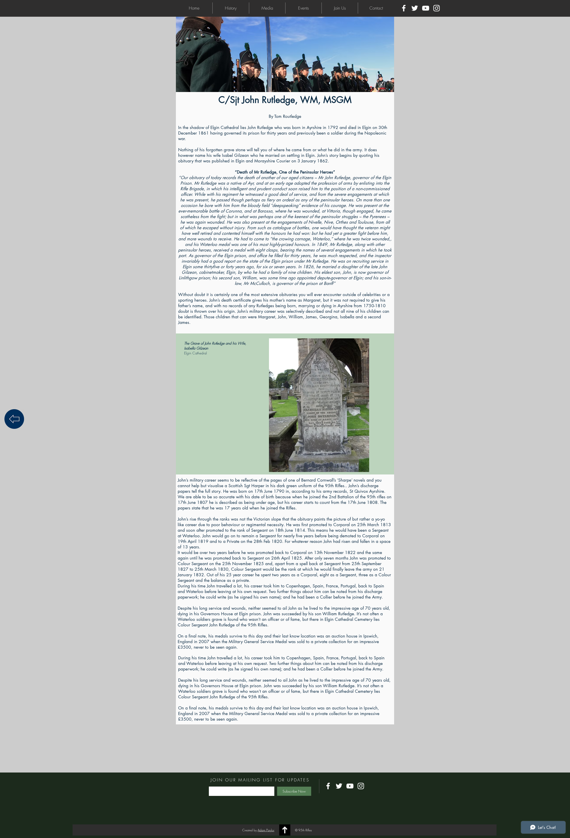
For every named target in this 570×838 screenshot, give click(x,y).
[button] (231, 8)
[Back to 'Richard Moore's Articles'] (14, 419)
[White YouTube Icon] (425, 8)
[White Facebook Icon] (403, 8)
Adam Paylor (266, 830)
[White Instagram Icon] (436, 8)
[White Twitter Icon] (414, 8)
